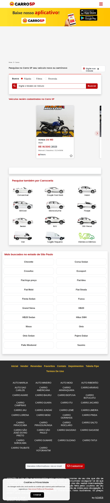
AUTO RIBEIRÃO (89, 383)
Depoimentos (76, 366)
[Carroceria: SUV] (55, 220)
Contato (61, 366)
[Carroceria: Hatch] (87, 189)
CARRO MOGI (43, 415)
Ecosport (81, 271)
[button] (97, 133)
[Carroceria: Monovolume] (55, 204)
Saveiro (81, 345)
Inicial (14, 366)
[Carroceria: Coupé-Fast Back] (55, 189)
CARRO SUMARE (43, 440)
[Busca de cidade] (98, 69)
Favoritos (49, 366)
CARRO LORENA (20, 415)
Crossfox (28, 271)
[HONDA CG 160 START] (55, 121)
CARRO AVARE (20, 395)
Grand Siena (28, 308)
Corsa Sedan (81, 262)
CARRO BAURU (43, 395)
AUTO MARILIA (20, 383)
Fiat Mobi (28, 290)
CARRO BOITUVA (67, 395)
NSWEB (99, 498)
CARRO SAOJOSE (89, 430)
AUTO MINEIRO (43, 383)
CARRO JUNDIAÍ (43, 410)
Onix (81, 326)
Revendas (36, 366)
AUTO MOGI (67, 383)
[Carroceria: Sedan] (23, 220)
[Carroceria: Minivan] (23, 204)
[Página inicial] (101, 4)
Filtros (39, 79)
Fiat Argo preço (29, 280)
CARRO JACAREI (90, 403)
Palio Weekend (28, 345)
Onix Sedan (29, 336)
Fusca (81, 299)
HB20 (81, 308)
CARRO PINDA (89, 415)
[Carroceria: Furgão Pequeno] (55, 235)
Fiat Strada (81, 290)
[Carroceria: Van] (23, 235)
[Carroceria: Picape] (87, 204)
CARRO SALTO (89, 422)
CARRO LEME (66, 410)
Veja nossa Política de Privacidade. (41, 489)
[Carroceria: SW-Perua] (87, 220)
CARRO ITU (67, 403)
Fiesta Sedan (28, 299)
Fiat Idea (81, 280)
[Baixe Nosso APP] (55, 17)
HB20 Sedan (28, 317)
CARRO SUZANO (66, 440)
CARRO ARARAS (89, 387)
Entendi (37, 495)
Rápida (27, 79)
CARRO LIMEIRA (89, 410)
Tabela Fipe (92, 366)
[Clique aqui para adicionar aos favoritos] (71, 156)
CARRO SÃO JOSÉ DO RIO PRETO (20, 433)
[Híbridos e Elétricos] (87, 235)
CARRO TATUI (89, 440)
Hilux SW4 (81, 317)
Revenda (52, 79)
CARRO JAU (20, 410)
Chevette (28, 262)
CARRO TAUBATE (20, 448)
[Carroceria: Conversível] (23, 189)
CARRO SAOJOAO (66, 430)
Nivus (29, 326)
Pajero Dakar (81, 336)
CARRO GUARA (43, 403)
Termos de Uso (55, 371)
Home (10, 62)
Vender (24, 366)
